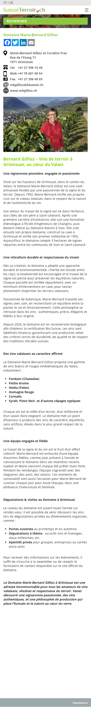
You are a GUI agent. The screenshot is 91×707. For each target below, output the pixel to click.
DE (11, 3)
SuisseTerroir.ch (24, 10)
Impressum (80, 703)
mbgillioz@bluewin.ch (26, 85)
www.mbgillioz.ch (23, 90)
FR (5, 3)
